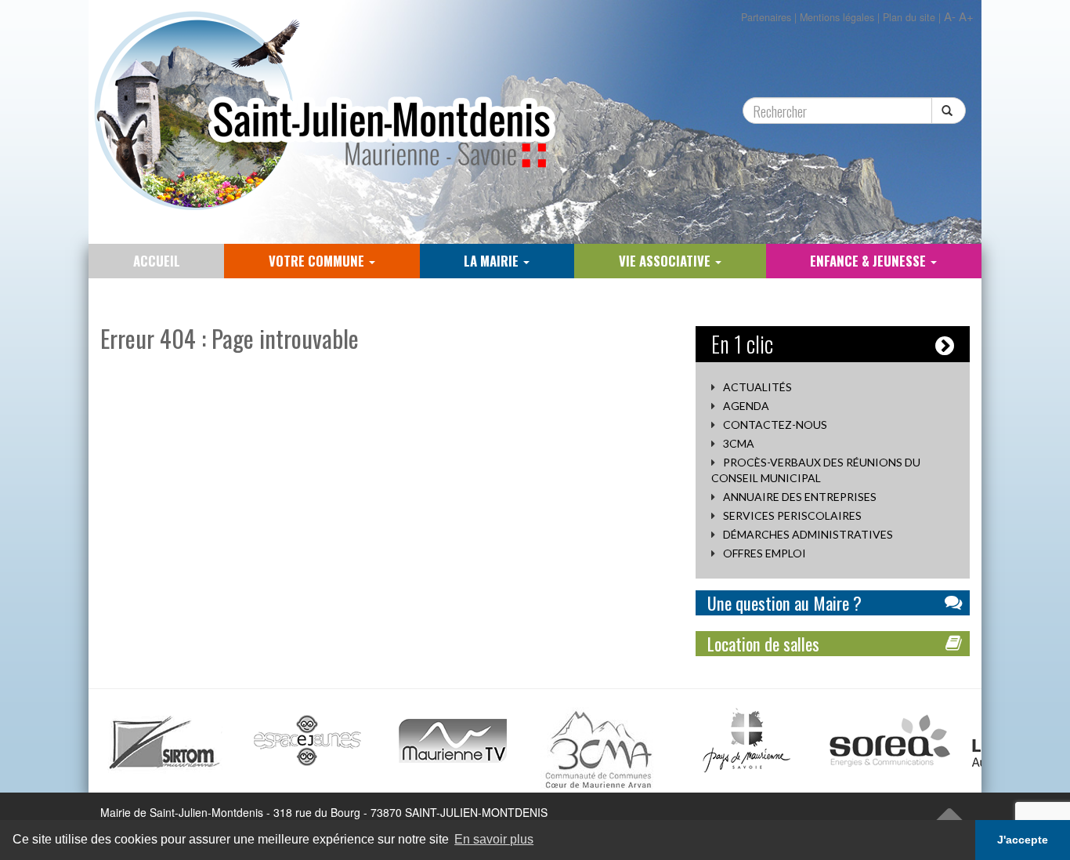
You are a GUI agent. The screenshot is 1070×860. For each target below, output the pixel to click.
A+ (966, 16)
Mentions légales (837, 17)
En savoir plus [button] (493, 839)
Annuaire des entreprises (800, 496)
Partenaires (766, 17)
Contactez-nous (775, 424)
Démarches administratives (808, 534)
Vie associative (666, 260)
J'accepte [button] (1022, 839)
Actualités (757, 387)
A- (950, 16)
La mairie (493, 260)
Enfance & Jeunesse (869, 260)
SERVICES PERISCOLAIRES (792, 515)
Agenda (746, 405)
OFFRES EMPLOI (764, 553)
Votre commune (318, 260)
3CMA (738, 443)
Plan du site (909, 17)
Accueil (156, 260)
